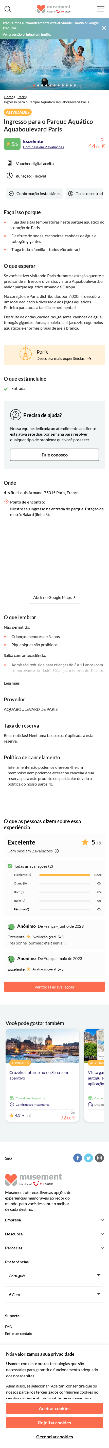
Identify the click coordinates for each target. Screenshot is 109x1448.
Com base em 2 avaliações (43, 147)
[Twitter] (88, 1158)
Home (8, 97)
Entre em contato (18, 1333)
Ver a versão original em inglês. (27, 34)
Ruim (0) (19, 901)
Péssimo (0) (21, 909)
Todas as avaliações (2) (33, 866)
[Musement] (54, 9)
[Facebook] (77, 1158)
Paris (21, 97)
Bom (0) (19, 892)
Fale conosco (55, 454)
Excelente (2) (22, 875)
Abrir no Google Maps (52, 597)
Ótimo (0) (20, 883)
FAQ (8, 1326)
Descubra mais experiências (61, 358)
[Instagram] (99, 1158)
